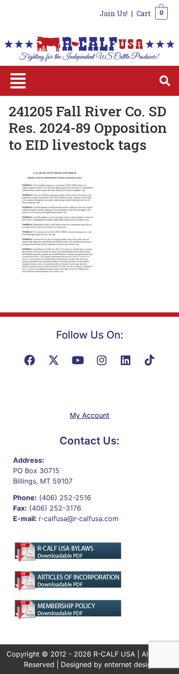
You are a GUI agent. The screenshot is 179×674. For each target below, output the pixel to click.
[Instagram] (102, 360)
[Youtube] (78, 360)
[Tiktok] (149, 360)
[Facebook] (30, 360)
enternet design (130, 664)
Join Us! (113, 13)
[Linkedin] (125, 360)
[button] (18, 81)
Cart (143, 13)
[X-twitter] (54, 360)
